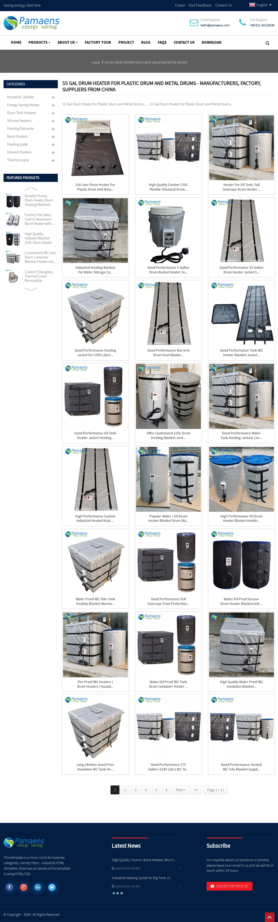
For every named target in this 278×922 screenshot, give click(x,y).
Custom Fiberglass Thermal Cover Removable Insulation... (39, 276)
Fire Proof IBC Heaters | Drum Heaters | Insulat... (95, 684)
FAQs (162, 42)
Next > (181, 789)
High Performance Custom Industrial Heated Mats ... (95, 518)
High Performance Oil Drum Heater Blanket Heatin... (241, 518)
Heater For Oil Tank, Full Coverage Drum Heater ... (241, 187)
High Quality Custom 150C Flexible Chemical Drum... (168, 187)
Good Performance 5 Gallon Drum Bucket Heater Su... (168, 270)
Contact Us (223, 5)
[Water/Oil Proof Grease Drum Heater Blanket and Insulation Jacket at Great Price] (241, 562)
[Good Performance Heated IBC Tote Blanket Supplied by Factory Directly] (241, 727)
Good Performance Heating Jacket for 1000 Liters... (95, 352)
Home (16, 42)
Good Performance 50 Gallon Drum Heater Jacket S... (241, 270)
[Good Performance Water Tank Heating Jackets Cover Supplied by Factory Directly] (241, 396)
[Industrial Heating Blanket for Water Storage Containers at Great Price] (95, 230)
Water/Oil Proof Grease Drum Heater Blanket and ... (241, 601)
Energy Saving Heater (23, 104)
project (126, 42)
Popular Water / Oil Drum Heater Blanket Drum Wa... (168, 518)
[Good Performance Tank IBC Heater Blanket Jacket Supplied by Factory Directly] (241, 313)
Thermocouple (18, 159)
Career (180, 5)
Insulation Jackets (20, 96)
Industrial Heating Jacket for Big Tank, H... (142, 878)
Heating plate (17, 144)
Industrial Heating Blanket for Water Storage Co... (95, 270)
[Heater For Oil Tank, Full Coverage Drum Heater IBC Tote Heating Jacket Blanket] (241, 147)
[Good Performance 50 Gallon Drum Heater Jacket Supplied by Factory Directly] (241, 230)
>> (196, 789)
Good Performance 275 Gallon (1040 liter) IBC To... (168, 767)
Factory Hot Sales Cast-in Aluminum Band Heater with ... (40, 219)
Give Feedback (200, 5)
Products (38, 42)
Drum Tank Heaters (21, 112)
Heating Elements (20, 128)
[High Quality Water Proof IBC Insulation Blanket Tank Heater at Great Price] (241, 644)
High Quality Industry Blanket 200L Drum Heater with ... (38, 238)
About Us (66, 42)
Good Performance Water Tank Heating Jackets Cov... (241, 435)
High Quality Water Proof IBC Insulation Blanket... (241, 684)
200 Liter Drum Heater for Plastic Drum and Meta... (95, 187)
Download (212, 42)
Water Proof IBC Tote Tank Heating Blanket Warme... (95, 601)
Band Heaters (17, 136)
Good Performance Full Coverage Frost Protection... (168, 601)
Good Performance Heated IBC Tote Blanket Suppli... (241, 767)
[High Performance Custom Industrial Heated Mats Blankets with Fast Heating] (95, 479)
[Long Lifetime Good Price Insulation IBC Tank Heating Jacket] (95, 727)
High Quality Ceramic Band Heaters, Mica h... (144, 860)
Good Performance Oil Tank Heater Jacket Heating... (95, 435)
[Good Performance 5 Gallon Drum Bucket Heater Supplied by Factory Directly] (168, 230)
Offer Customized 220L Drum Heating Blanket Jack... (168, 435)
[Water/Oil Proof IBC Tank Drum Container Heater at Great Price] (168, 644)
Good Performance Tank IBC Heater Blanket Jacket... (241, 352)
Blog (145, 42)
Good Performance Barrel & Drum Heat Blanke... (168, 352)
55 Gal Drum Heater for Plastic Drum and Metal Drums (146, 62)
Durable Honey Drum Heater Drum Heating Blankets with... (39, 200)
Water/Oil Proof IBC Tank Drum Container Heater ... (168, 684)
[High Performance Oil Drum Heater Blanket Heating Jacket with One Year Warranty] (241, 479)
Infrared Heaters (19, 152)
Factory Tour (98, 42)
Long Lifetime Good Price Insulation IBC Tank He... (95, 767)
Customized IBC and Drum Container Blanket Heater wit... (40, 257)
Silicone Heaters (19, 120)
